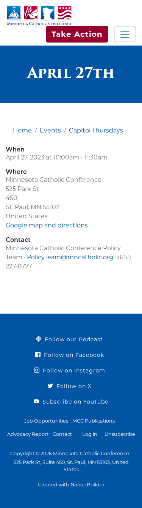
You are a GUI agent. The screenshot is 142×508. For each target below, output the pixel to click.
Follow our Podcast (73, 339)
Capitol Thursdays (96, 130)
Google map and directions (47, 225)
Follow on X (73, 386)
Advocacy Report (27, 434)
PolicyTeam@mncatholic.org (70, 257)
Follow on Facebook (73, 355)
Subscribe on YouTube (74, 401)
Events (50, 130)
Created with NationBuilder (71, 484)
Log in (89, 434)
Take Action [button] (77, 34)
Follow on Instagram (73, 370)
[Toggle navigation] (125, 34)
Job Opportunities (46, 421)
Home (22, 130)
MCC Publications (93, 421)
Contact (62, 434)
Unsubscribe (120, 434)
